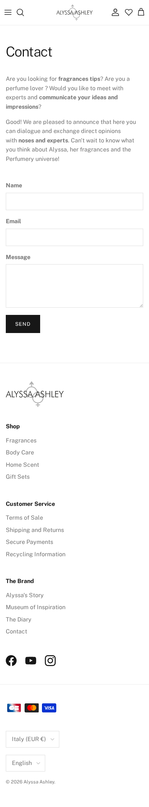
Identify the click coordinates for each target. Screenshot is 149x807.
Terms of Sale (24, 517)
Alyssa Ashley (39, 782)
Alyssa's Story (25, 595)
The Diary (18, 619)
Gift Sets (18, 476)
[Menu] (8, 12)
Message (18, 257)
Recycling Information (35, 554)
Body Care (20, 452)
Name (14, 185)
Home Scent (22, 464)
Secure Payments (29, 541)
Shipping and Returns (35, 530)
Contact (16, 631)
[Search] (24, 12)
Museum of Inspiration (35, 607)
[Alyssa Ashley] (74, 12)
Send (23, 324)
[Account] (114, 12)
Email (13, 221)
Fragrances (21, 440)
